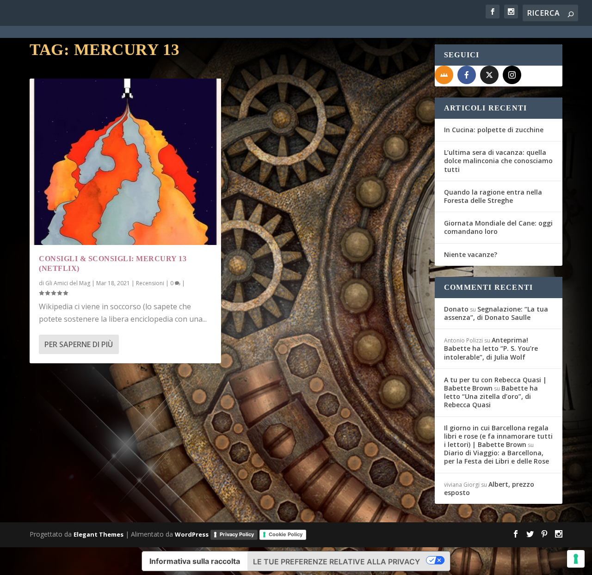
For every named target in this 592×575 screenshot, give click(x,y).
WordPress (192, 534)
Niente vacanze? (470, 254)
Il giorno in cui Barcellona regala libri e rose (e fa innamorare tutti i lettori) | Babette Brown (498, 436)
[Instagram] (512, 75)
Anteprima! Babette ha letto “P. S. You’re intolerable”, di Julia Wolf (491, 348)
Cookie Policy (285, 534)
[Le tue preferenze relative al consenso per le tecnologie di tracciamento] (576, 559)
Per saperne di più (78, 344)
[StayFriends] (444, 75)
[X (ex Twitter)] (489, 75)
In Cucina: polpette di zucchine (493, 129)
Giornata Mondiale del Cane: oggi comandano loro (498, 227)
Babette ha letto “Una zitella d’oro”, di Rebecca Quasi (491, 396)
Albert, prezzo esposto (489, 488)
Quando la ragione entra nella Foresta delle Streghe (493, 196)
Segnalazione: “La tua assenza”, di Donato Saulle (496, 313)
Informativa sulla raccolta (194, 561)
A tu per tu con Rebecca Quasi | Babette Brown (495, 383)
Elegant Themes (98, 534)
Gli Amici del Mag (67, 283)
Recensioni (150, 283)
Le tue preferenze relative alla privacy (336, 561)
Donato (456, 309)
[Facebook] (466, 75)
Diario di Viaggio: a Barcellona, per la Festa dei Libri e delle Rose (496, 456)
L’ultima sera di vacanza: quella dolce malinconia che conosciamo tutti (498, 160)
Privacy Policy (237, 534)
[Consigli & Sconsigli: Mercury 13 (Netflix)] (125, 162)
